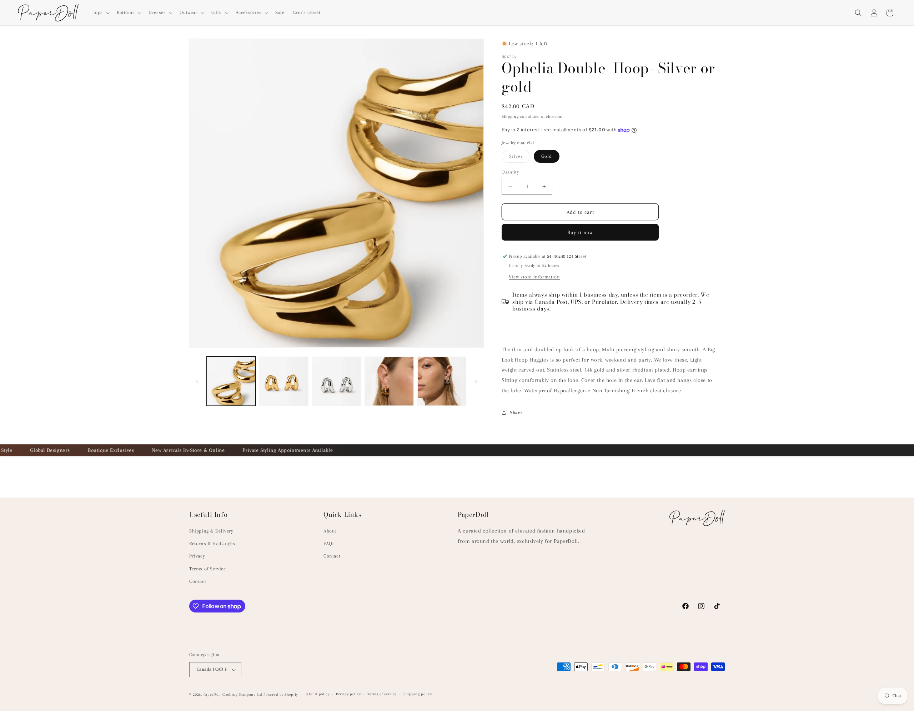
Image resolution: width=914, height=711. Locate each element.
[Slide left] (197, 381)
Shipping (510, 116)
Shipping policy (417, 694)
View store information (534, 276)
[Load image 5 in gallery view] (389, 381)
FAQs (329, 543)
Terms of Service (207, 568)
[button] (100, 12)
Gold (546, 156)
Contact (197, 581)
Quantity (510, 172)
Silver (519, 158)
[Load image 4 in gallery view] (336, 381)
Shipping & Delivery (211, 531)
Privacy (197, 556)
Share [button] (516, 412)
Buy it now (580, 232)
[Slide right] (476, 381)
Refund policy (317, 694)
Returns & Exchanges (212, 543)
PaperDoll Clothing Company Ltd (233, 694)
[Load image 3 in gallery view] (283, 381)
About (329, 531)
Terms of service (382, 694)
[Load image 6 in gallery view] (441, 381)
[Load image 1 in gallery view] (231, 381)
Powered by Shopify (280, 694)
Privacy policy (348, 694)
